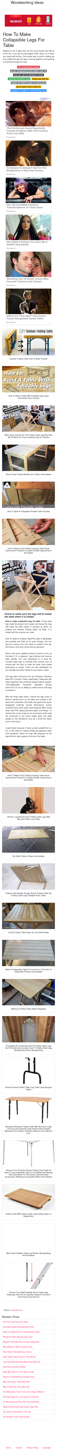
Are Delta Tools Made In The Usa (17, 1411)
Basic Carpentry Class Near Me (16, 1386)
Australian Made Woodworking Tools (18, 1326)
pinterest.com (17, 1310)
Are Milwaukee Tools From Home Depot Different (23, 1391)
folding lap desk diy (40, 79)
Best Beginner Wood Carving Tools (17, 1346)
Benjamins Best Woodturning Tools (17, 1336)
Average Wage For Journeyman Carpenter (21, 1396)
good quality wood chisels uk (28, 86)
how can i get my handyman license (28, 75)
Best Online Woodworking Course (17, 1351)
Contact (19, 1447)
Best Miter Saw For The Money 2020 (18, 1371)
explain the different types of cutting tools (28, 83)
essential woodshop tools (19, 79)
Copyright (47, 1447)
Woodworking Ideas (27, 2)
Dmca (8, 1447)
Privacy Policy (32, 1447)
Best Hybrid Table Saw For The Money (19, 1356)
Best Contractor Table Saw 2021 (16, 1381)
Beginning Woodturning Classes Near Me (20, 1406)
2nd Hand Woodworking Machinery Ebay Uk (21, 1361)
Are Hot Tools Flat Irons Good (15, 1321)
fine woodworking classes (28, 67)
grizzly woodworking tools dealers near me (28, 71)
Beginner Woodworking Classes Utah (18, 1376)
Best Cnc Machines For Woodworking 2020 (21, 1331)
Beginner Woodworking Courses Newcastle (21, 1341)
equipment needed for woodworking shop (28, 90)
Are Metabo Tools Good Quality (16, 1416)
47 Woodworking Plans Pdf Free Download (21, 1401)
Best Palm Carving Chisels (14, 1366)
